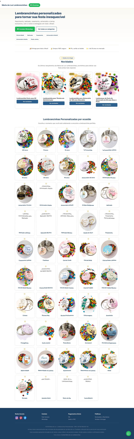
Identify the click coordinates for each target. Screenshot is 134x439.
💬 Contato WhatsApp (25, 29)
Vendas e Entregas (100, 419)
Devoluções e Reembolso (102, 417)
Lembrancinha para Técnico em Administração (53, 99)
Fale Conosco (45, 417)
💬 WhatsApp (34, 5)
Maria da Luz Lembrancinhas (14, 5)
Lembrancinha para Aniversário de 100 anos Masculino (80, 99)
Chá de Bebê (20, 35)
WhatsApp (44, 419)
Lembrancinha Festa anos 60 (26, 98)
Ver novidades (27, 101)
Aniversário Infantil (52, 35)
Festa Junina (34, 39)
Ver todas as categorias (46, 29)
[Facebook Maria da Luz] (25, 417)
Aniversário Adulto (22, 39)
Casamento (39, 35)
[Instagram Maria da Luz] (16, 417)
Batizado (30, 35)
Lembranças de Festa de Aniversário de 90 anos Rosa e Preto (106, 99)
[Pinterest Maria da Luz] (21, 417)
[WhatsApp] (128, 433)
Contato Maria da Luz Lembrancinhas (70, 435)
